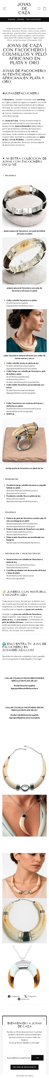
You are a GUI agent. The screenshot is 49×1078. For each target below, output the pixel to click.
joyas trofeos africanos (37, 33)
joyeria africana (10, 35)
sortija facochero (20, 40)
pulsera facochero (25, 38)
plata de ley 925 (10, 38)
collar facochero (29, 28)
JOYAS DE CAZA (24, 8)
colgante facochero (14, 28)
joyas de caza (8, 33)
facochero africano (19, 31)
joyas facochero (20, 33)
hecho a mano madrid (37, 31)
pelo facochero (38, 35)
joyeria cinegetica (24, 35)
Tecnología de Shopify (24, 1076)
